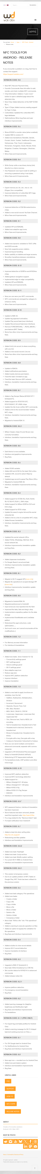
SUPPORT (10, 1089)
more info (29, 579)
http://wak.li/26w (28, 815)
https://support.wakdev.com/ (13, 74)
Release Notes (13, 1111)
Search (33, 5)
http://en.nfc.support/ (12, 835)
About (4, 1154)
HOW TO (10, 1096)
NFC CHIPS (11, 1104)
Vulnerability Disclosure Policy (15, 1154)
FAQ (8, 1081)
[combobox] (19, 5)
